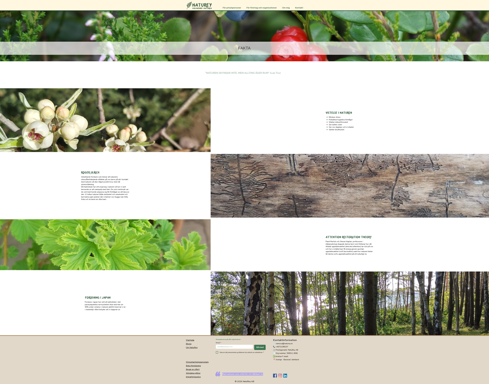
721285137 (283, 347)
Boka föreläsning (193, 365)
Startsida (190, 340)
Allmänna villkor (193, 373)
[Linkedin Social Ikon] (285, 376)
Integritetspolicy (193, 376)
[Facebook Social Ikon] (275, 376)
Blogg (188, 343)
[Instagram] (280, 376)
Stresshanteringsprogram (197, 362)
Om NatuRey (192, 347)
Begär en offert (193, 369)
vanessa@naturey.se (284, 343)
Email (218, 343)
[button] (233, 7)
